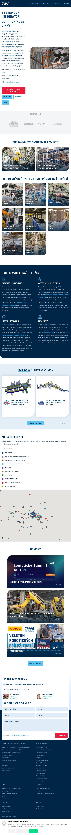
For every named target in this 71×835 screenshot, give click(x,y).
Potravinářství (5, 758)
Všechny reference (35, 423)
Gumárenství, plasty (7, 763)
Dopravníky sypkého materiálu (43, 781)
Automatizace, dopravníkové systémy (13, 744)
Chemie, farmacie (6, 771)
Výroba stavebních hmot (8, 768)
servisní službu (49, 333)
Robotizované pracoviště (42, 747)
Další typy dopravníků (41, 778)
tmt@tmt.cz (45, 698)
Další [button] (64, 423)
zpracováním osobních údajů (20, 735)
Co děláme (7, 97)
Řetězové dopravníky (41, 763)
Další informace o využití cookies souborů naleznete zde (31, 826)
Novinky (38, 791)
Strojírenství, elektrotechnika (9, 760)
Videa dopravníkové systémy (43, 788)
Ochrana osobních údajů (7, 811)
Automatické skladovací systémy (44, 750)
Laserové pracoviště (41, 771)
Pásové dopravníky (40, 755)
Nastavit (11, 831)
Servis (3, 796)
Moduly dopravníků (42, 744)
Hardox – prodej (5, 799)
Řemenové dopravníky (41, 765)
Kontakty (5, 802)
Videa (5, 102)
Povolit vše (33, 831)
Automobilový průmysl (7, 755)
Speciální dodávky (40, 773)
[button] (3, 124)
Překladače (39, 758)
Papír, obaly (4, 765)
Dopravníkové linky (40, 776)
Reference (18, 97)
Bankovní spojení (6, 806)
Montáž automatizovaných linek (9, 793)
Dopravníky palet (40, 768)
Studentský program (41, 809)
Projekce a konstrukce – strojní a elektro (11, 788)
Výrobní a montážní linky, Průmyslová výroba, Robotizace (16, 747)
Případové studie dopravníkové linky (45, 793)
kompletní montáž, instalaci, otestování (14, 335)
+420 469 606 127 (47, 696)
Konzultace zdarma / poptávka (13, 90)
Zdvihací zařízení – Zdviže (42, 760)
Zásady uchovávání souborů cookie (10, 809)
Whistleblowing (5, 814)
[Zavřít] (68, 831)
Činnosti (4, 785)
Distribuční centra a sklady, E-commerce (11, 752)
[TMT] (5, 3)
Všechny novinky (35, 663)
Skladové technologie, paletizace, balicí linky (12, 750)
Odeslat (61, 735)
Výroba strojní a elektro (7, 791)
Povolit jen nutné (22, 831)
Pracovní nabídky (40, 806)
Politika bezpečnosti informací (9, 816)
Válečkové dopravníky (41, 752)
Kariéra (38, 802)
